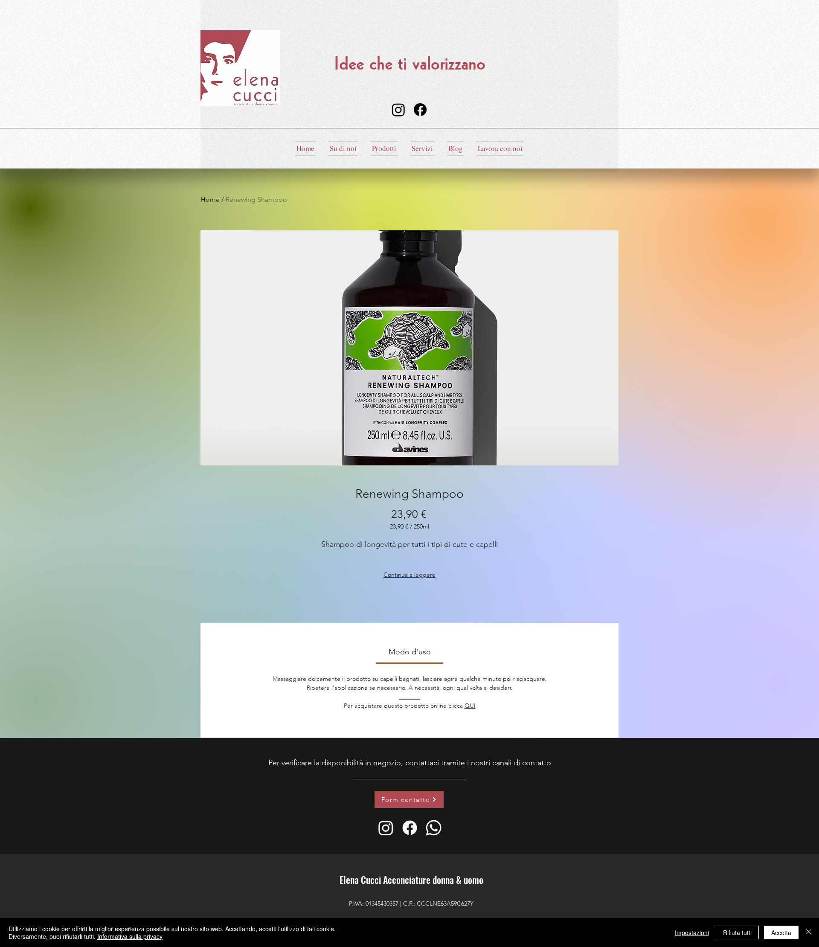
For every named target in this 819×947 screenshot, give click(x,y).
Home (210, 199)
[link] (410, 652)
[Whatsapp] (433, 827)
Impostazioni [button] (692, 932)
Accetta (781, 932)
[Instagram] (398, 109)
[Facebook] (420, 109)
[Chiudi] (809, 932)
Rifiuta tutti (737, 932)
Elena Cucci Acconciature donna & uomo (411, 879)
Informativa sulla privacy (130, 936)
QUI (470, 705)
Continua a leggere (409, 574)
